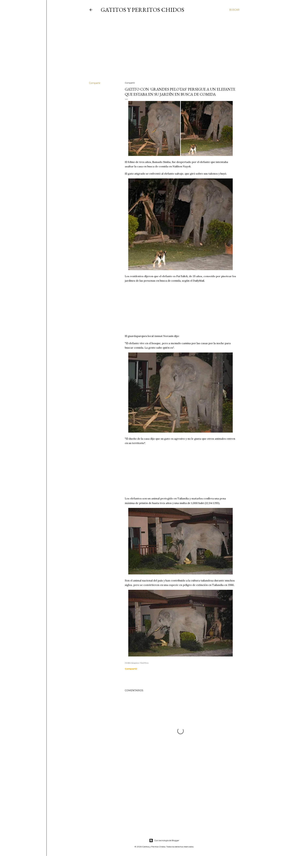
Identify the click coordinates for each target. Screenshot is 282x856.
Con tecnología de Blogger (166, 840)
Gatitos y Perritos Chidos (142, 10)
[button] (131, 668)
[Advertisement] (164, 50)
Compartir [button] (94, 83)
